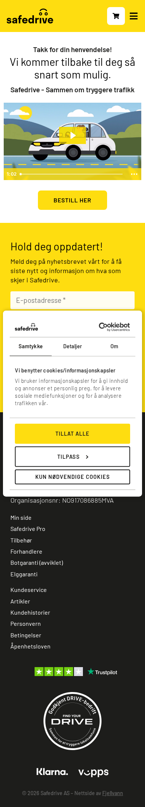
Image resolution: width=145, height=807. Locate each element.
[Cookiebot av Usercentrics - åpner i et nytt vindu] (99, 327)
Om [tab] (114, 346)
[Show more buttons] (134, 174)
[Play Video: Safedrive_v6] (72, 135)
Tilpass (68, 456)
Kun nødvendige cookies (72, 477)
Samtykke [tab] (31, 346)
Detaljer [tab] (72, 346)
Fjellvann (112, 793)
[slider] (71, 174)
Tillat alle (72, 433)
